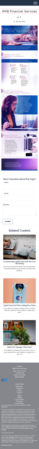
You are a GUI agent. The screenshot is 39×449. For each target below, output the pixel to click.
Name (6, 182)
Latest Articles (19, 399)
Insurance (20, 392)
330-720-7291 (20, 21)
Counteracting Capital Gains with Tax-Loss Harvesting (19, 263)
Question (6, 205)
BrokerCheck (4, 406)
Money (20, 396)
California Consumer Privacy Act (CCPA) (15, 426)
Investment (19, 388)
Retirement (19, 386)
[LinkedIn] (18, 17)
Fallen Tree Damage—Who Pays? (19, 347)
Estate (19, 390)
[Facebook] (20, 17)
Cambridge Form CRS (6, 445)
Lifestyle (19, 398)
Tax (19, 394)
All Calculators (19, 403)
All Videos (19, 401)
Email (6, 193)
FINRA (10, 437)
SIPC (13, 437)
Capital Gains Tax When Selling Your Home (19, 305)
